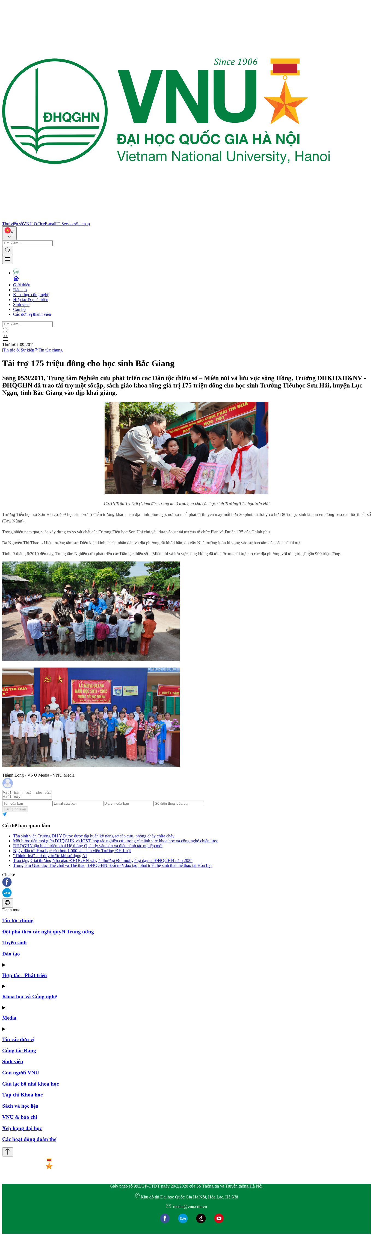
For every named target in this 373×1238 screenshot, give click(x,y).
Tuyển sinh (14, 942)
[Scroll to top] (7, 1151)
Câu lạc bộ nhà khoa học (30, 1084)
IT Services (66, 223)
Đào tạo (20, 289)
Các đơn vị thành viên (32, 314)
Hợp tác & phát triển (30, 299)
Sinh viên (21, 304)
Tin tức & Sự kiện (18, 350)
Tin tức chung (51, 350)
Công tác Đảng (19, 1050)
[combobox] (9, 233)
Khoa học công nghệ (31, 294)
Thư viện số (12, 223)
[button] (186, 882)
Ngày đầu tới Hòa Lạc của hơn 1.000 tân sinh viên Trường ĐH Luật (72, 850)
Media (9, 1018)
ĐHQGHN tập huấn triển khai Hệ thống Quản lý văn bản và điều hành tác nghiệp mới (87, 845)
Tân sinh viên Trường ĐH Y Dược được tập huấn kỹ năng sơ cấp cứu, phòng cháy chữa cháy (93, 836)
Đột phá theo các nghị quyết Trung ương (48, 931)
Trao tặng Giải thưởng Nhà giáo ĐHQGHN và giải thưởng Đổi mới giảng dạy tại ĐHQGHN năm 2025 (103, 860)
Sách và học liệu (20, 1106)
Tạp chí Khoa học (22, 1095)
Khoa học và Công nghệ (29, 996)
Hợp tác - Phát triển (24, 975)
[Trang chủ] (166, 219)
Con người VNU (20, 1072)
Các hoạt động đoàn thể (29, 1139)
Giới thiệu (21, 285)
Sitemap (83, 223)
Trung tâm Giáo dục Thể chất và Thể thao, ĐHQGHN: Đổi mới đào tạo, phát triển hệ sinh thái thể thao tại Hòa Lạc (112, 865)
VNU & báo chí (19, 1117)
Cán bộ (19, 309)
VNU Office (34, 223)
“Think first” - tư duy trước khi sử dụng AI (50, 855)
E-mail (50, 223)
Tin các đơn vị (18, 1039)
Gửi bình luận (15, 809)
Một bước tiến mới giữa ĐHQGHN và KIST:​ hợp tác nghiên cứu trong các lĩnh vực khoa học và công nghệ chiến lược (115, 841)
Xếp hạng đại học (22, 1128)
